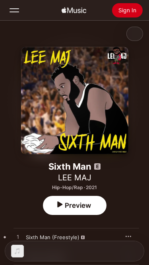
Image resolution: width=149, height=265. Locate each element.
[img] (74, 10)
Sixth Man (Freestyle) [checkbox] (52, 237)
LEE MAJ (74, 177)
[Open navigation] (14, 10)
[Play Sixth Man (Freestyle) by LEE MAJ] (18, 237)
